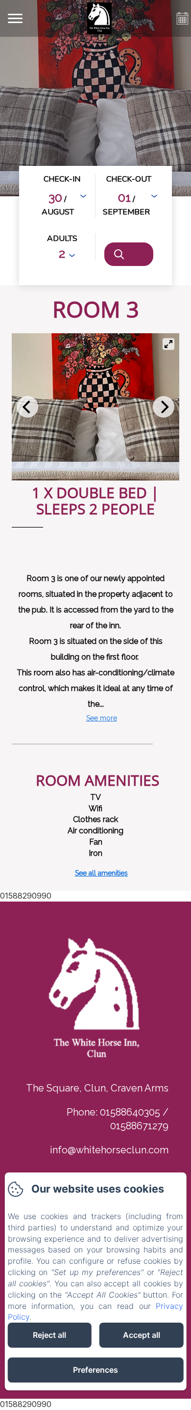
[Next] (163, 407)
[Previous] (27, 407)
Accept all (141, 1335)
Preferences (95, 1370)
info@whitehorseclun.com (109, 1150)
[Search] (128, 254)
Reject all (49, 1335)
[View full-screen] (168, 344)
